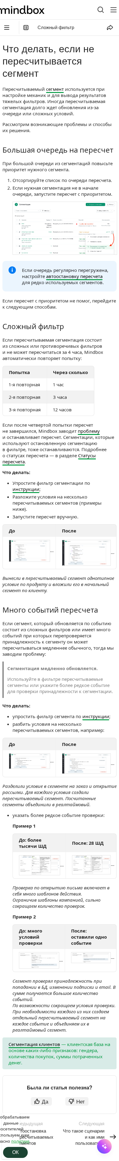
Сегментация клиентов (34, 1044)
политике (20, 1141)
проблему (89, 431)
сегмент (55, 89)
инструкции (26, 489)
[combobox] (96, 10)
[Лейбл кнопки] (113, 9)
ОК (15, 1152)
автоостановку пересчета (74, 276)
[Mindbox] (28, 10)
